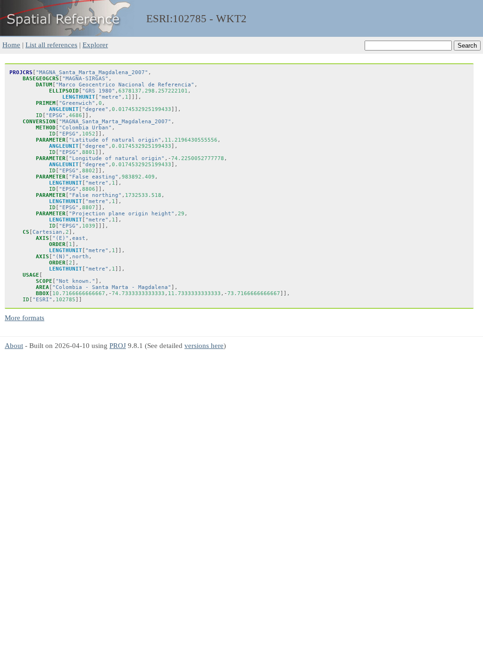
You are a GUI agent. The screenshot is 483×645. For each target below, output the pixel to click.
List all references (51, 45)
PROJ (117, 345)
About (14, 345)
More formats (24, 318)
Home (11, 45)
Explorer (95, 45)
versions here (204, 345)
